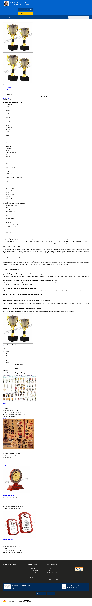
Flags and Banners (52, 574)
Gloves (50, 577)
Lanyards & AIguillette (53, 579)
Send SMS (52, 593)
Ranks (4, 451)
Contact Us (38, 17)
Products (8, 91)
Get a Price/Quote (7, 98)
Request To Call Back (7, 87)
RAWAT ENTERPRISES (20, 3)
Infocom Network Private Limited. (25, 601)
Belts (50, 570)
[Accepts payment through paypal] (79, 571)
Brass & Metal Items (53, 572)
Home (7, 89)
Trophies (8, 92)
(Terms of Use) (26, 600)
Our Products (28, 17)
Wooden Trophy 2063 (8, 495)
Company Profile (17, 17)
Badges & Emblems (53, 568)
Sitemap (32, 577)
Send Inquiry (26, 13)
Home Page (7, 17)
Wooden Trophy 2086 (8, 539)
